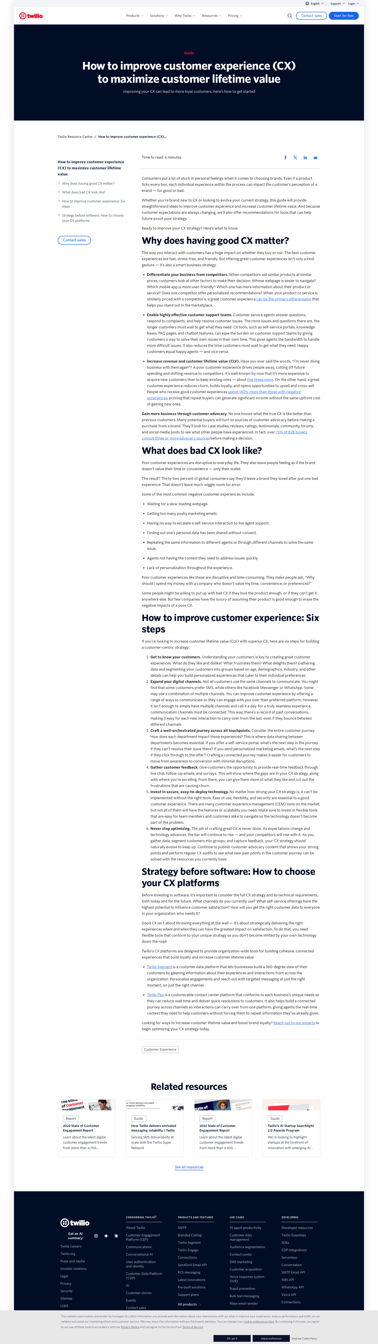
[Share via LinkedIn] (307, 157)
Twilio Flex (155, 995)
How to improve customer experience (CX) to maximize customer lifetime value (91, 168)
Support (336, 3)
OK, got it (232, 1338)
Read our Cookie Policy (304, 1338)
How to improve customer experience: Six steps (93, 204)
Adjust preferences (271, 1338)
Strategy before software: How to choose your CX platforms (93, 218)
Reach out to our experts (294, 1023)
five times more (260, 380)
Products (133, 16)
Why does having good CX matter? (88, 183)
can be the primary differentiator (284, 299)
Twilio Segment (159, 967)
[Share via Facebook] (287, 157)
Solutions (157, 16)
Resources (210, 16)
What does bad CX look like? (83, 192)
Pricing (233, 16)
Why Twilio (183, 16)
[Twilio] (31, 16)
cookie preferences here (259, 1321)
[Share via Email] (317, 157)
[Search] (289, 15)
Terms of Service (192, 1327)
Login (351, 3)
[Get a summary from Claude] (117, 1236)
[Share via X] (297, 157)
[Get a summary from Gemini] (107, 1236)
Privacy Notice (130, 1327)
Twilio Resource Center (75, 136)
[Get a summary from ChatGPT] (97, 1236)
